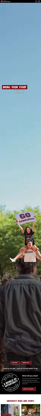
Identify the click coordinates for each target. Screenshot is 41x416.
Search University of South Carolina (36, 1)
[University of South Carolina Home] (5, 1)
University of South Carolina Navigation (39, 1)
